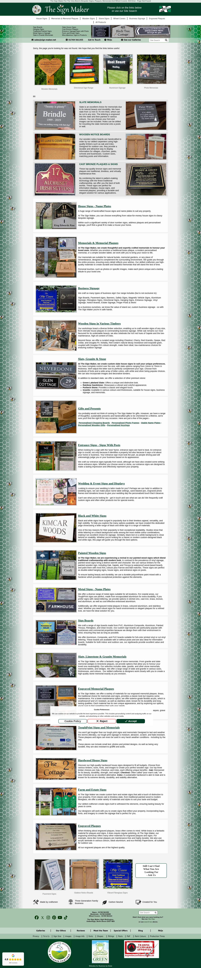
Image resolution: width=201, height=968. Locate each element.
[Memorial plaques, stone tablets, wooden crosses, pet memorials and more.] (56, 277)
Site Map (151, 919)
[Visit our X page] (42, 917)
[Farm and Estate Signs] (56, 815)
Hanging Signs (38, 29)
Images (68, 936)
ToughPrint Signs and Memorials (99, 727)
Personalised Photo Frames (125, 423)
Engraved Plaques (89, 825)
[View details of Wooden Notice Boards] (55, 159)
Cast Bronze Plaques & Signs (98, 164)
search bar (148, 921)
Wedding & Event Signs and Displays (101, 483)
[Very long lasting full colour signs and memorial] (56, 750)
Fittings (111, 936)
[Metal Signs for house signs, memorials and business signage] (56, 612)
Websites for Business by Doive (100, 966)
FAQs (109, 40)
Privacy (36, 936)
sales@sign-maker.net (45, 40)
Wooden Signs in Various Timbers (99, 323)
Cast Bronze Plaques (70, 29)
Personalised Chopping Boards (94, 423)
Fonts (91, 936)
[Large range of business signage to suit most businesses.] (56, 312)
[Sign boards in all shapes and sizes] (56, 644)
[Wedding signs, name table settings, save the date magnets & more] (56, 505)
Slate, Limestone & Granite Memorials (102, 656)
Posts (120, 936)
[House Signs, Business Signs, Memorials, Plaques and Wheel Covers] (60, 9)
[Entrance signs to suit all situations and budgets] (56, 470)
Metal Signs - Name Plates (94, 589)
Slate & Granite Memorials (43, 35)
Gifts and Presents (89, 408)
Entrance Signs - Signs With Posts (99, 445)
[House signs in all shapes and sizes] (56, 229)
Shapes (100, 936)
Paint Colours (141, 936)
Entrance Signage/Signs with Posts (75, 31)
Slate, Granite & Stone (92, 358)
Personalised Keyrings (118, 425)
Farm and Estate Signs (71, 33)
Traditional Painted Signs (42, 31)
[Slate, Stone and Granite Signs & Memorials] (56, 389)
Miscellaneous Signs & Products (74, 35)
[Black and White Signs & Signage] (56, 542)
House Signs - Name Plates (94, 206)
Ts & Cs (46, 936)
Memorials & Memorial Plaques (98, 242)
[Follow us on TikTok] (65, 917)
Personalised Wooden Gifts (91, 425)
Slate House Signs (69, 27)
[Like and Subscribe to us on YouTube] (59, 917)
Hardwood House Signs (92, 760)
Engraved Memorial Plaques (96, 688)
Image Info (80, 936)
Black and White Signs (92, 515)
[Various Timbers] (56, 350)
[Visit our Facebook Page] (36, 917)
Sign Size (58, 936)
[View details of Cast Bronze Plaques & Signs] (55, 195)
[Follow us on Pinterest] (53, 917)
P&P (129, 936)
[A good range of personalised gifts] (56, 433)
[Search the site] (166, 40)
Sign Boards (37, 27)
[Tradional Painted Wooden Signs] (56, 579)
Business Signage (88, 288)
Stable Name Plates (150, 423)
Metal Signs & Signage (41, 33)
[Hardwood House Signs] (56, 779)
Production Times (158, 936)
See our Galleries (132, 40)
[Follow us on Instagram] (47, 917)
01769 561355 (75, 40)
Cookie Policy (72, 721)
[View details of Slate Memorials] (55, 129)
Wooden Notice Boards (94, 134)
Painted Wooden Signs (92, 552)
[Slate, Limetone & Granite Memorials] (56, 677)
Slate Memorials (90, 102)
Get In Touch (94, 40)
